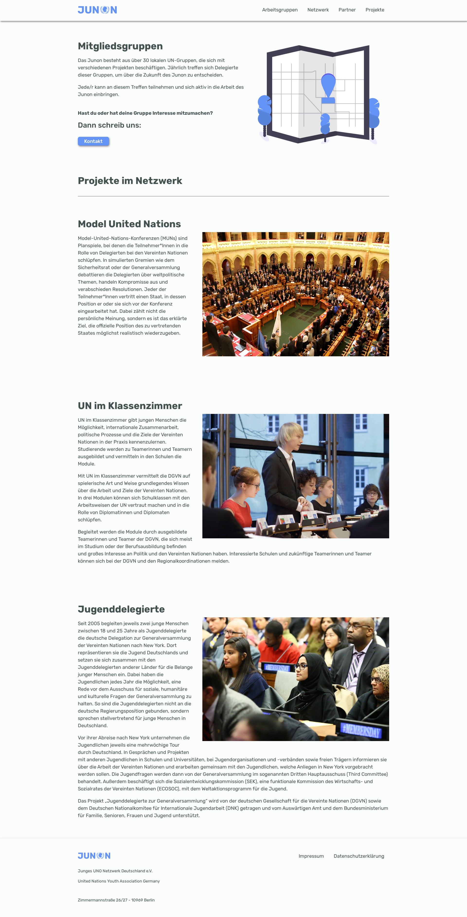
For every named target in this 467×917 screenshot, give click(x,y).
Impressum (311, 856)
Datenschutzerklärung (359, 856)
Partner (347, 10)
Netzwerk (318, 10)
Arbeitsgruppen (280, 10)
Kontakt (93, 141)
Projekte (375, 10)
